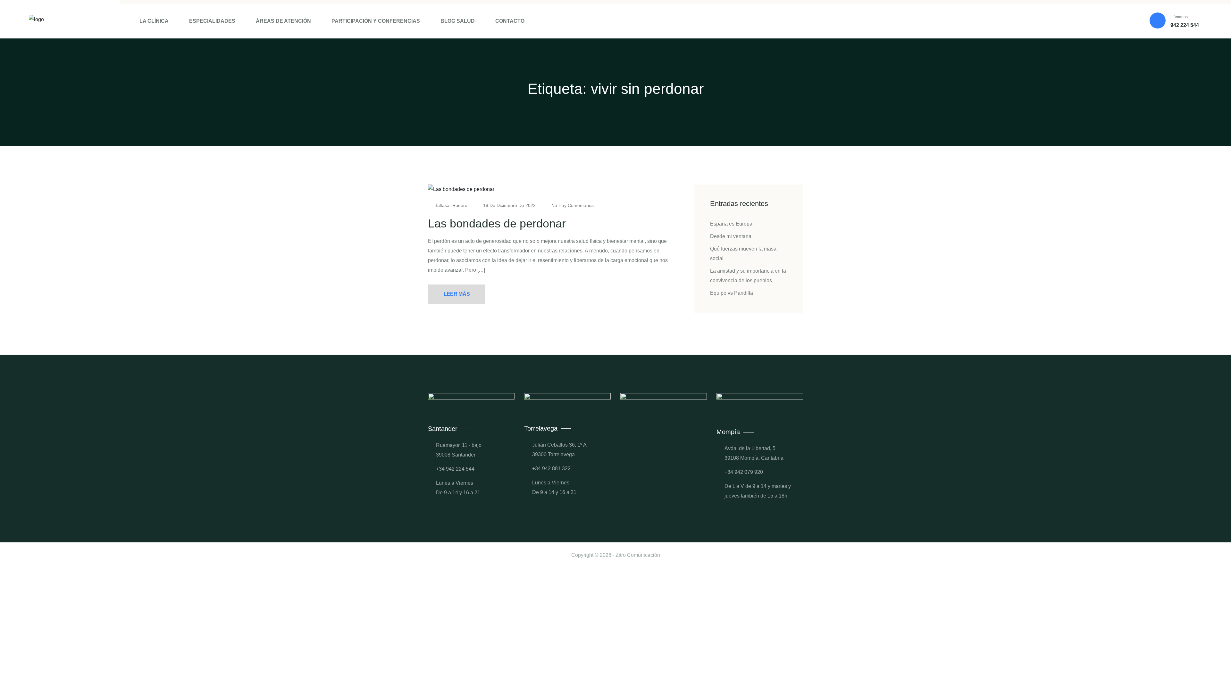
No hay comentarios (572, 205)
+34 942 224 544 (455, 469)
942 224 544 (1184, 25)
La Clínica (154, 21)
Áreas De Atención (283, 21)
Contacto (509, 21)
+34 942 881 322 (551, 468)
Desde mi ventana (730, 236)
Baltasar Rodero (451, 205)
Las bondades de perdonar (497, 223)
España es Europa (731, 224)
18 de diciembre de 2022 (509, 205)
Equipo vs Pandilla (731, 293)
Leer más (457, 294)
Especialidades (212, 21)
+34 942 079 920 (743, 472)
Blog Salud (457, 21)
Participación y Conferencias (375, 21)
